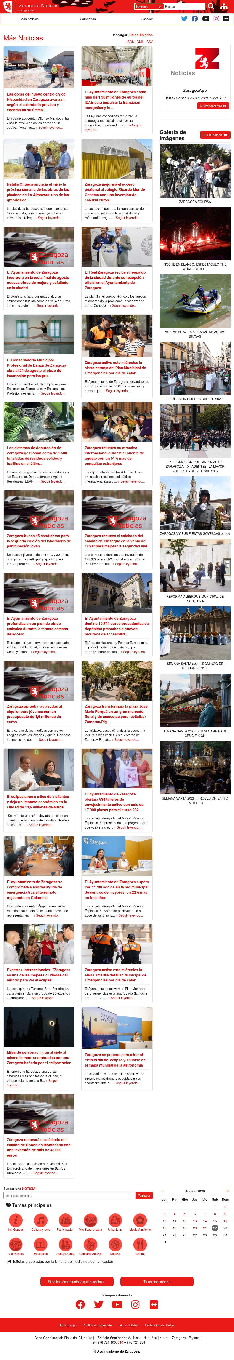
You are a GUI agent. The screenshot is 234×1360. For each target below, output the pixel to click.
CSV (149, 41)
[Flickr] (226, 19)
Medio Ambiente (140, 1229)
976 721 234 (136, 1342)
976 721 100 (107, 1342)
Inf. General (16, 1229)
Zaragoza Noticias (39, 5)
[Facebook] (195, 19)
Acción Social (65, 1253)
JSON (130, 41)
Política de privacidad (98, 1325)
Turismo (140, 1253)
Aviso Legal (68, 1325)
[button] (213, 105)
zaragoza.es (26, 10)
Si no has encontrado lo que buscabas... (77, 1281)
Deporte (115, 1253)
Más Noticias (23, 38)
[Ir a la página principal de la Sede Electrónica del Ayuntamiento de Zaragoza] (9, 7)
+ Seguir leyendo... (49, 127)
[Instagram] (216, 19)
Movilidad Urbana (90, 1229)
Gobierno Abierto (90, 1253)
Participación (65, 1229)
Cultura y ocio (41, 1229)
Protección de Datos (159, 1325)
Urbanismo (115, 1229)
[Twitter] (184, 19)
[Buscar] (211, 6)
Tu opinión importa (157, 1281)
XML (140, 41)
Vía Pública (16, 1253)
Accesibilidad (129, 1325)
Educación (41, 1253)
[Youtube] (206, 19)
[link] (163, 1191)
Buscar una (19, 1188)
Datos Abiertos (141, 34)
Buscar (145, 1195)
